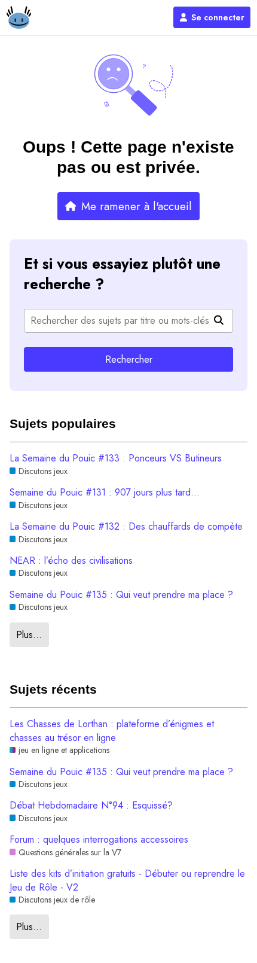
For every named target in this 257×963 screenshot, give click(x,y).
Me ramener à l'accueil (136, 206)
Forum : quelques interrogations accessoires (99, 839)
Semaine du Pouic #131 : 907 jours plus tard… (105, 492)
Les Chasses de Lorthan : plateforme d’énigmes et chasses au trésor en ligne (112, 731)
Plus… (29, 635)
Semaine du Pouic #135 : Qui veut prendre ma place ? (121, 595)
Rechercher (128, 359)
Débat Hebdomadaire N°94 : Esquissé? (91, 805)
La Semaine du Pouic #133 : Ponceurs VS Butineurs (116, 458)
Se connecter (217, 17)
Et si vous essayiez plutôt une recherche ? (122, 274)
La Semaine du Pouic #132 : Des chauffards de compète (126, 526)
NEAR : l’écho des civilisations (71, 560)
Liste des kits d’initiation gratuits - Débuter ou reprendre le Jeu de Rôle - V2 (127, 880)
